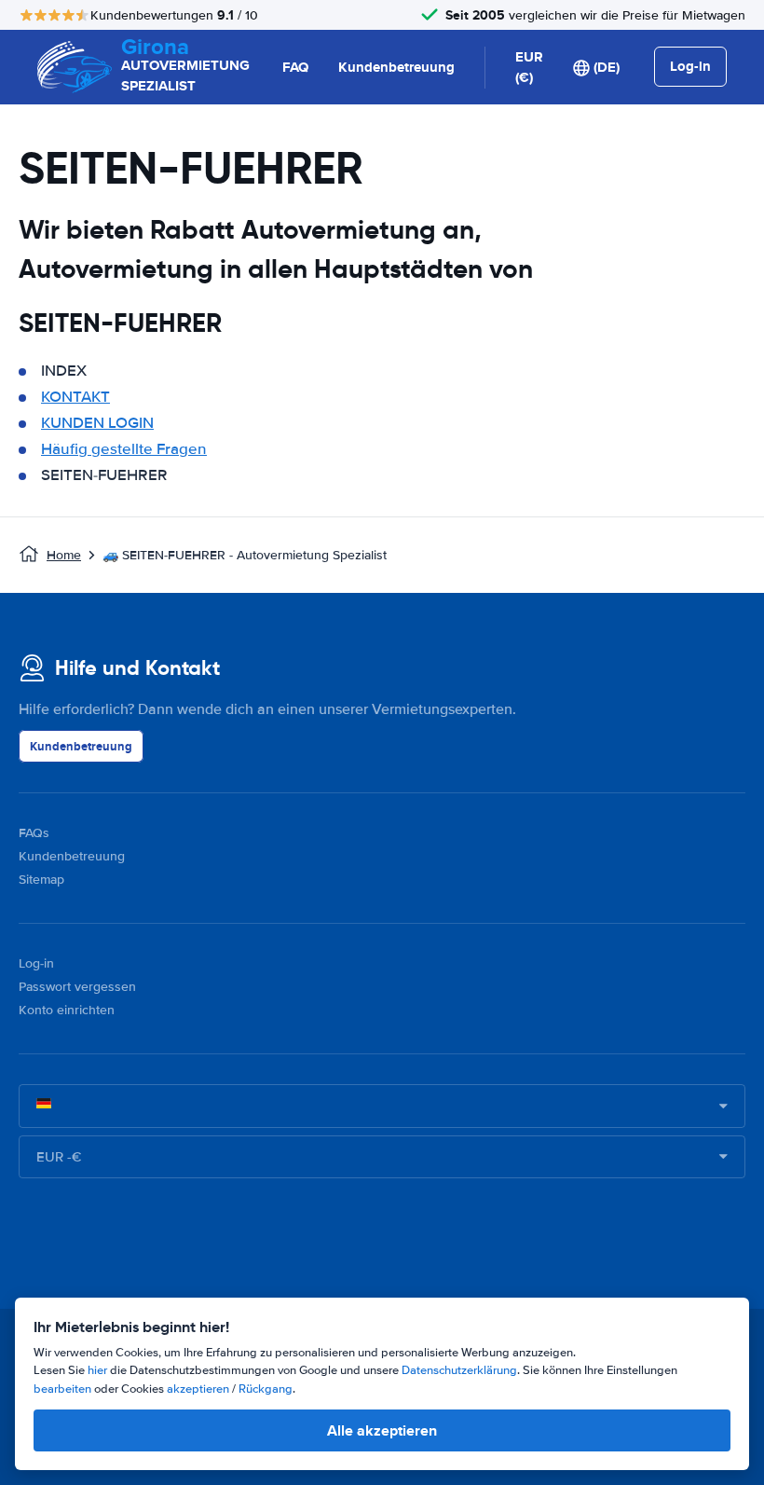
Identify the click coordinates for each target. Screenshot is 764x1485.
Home (64, 555)
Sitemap (41, 879)
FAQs (34, 833)
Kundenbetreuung (396, 67)
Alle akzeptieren (382, 1430)
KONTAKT (75, 396)
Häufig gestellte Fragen (124, 449)
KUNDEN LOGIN (97, 423)
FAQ (295, 67)
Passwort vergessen (77, 987)
